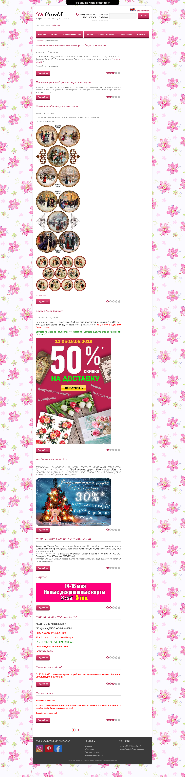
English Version (142, 10)
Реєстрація (45, 25)
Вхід (37, 25)
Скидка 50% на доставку (49, 310)
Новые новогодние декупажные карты (57, 106)
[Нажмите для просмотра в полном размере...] (58, 187)
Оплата (88, 746)
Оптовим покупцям (94, 755)
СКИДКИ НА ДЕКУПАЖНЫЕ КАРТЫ (56, 616)
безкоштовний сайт (103, 760)
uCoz (115, 760)
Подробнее (43, 73)
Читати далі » (43, 295)
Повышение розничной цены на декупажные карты (63, 82)
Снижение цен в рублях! (49, 666)
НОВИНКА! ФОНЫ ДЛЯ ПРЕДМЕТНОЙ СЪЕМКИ (63, 539)
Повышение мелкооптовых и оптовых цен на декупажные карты (71, 45)
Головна (39, 41)
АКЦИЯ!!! (41, 577)
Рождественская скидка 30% (51, 459)
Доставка (89, 749)
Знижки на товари (93, 752)
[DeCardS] (49, 14)
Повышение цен (44, 693)
